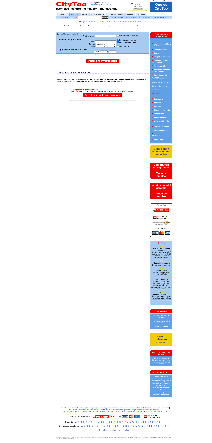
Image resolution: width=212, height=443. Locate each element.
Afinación (157, 103)
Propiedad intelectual (144, 408)
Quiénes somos (158, 1)
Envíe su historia (161, 326)
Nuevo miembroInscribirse (161, 339)
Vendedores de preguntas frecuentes (75, 411)
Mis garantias (94, 411)
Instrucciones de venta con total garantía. (115, 410)
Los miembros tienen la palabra (161, 316)
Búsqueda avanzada (117, 17)
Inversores (155, 90)
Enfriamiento (159, 99)
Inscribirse (95, 5)
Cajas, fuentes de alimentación (120, 26)
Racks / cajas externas (160, 86)
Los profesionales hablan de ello (161, 322)
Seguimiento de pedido (136, 411)
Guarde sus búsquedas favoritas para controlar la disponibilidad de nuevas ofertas (161, 361)
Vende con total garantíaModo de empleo (161, 191)
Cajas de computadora (160, 79)
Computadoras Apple (162, 57)
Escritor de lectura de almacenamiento (161, 70)
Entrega (123, 411)
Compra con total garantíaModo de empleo (161, 170)
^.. (153, 40)
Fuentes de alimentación (160, 82)
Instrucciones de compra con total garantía (84, 410)
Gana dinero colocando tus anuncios (161, 151)
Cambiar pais (105, 3)
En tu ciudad (147, 17)
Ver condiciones (145, 22)
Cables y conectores (161, 126)
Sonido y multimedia (162, 110)
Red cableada (159, 114)
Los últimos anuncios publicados (114, 430)
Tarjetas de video (160, 66)
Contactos (167, 1)
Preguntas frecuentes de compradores (145, 410)
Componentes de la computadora (160, 61)
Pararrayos (156, 93)
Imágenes (157, 106)
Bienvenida (61, 26)
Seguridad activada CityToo (109, 411)
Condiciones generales (161, 408)
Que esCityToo (161, 6)
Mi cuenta (104, 5)
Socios (163, 411)
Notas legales (91, 408)
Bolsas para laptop (161, 130)
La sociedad (63, 408)
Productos (72, 26)
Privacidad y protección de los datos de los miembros (116, 408)
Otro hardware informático (158, 135)
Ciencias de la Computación (92, 26)
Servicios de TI (159, 139)
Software (157, 53)
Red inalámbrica (160, 117)
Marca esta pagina (161, 376)
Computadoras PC (161, 49)
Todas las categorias (159, 17)
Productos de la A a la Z (133, 17)
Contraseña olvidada (117, 5)
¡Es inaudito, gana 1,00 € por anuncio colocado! (111, 21)
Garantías (161, 205)
